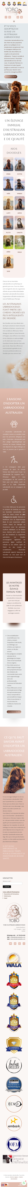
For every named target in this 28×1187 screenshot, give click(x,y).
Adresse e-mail (7, 881)
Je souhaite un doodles (14, 712)
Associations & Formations (11, 894)
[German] (6, 1185)
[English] (2, 1185)
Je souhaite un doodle (10, 76)
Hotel (5, 898)
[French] (4, 1185)
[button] (23, 1182)
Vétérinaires (7, 896)
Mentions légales (14, 1177)
